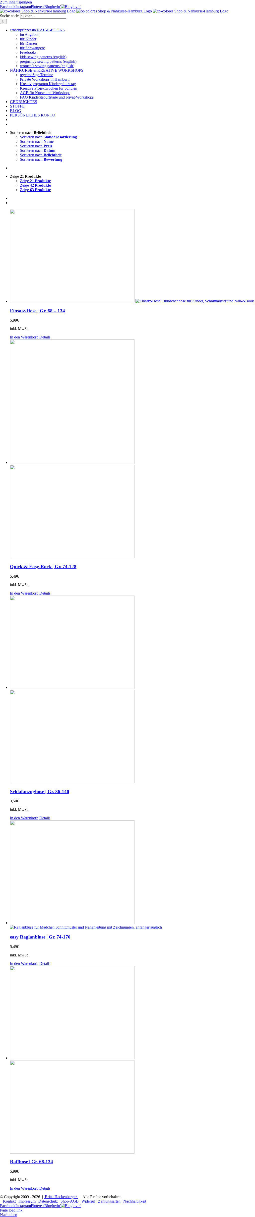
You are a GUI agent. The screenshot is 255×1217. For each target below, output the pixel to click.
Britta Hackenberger (61, 1197)
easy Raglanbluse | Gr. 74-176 (40, 937)
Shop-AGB (70, 1201)
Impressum (27, 1201)
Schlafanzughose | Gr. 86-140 (39, 791)
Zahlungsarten (109, 1201)
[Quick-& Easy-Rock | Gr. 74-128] (132, 449)
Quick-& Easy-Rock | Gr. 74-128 (43, 566)
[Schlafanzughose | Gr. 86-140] (132, 690)
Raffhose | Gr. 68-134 (31, 1161)
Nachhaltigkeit (134, 1201)
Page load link (11, 1210)
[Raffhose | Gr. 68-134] (132, 1060)
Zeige (35, 181)
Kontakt (9, 1201)
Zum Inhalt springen (16, 2)
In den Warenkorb (24, 337)
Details (44, 337)
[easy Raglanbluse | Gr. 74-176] (132, 875)
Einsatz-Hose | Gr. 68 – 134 (37, 310)
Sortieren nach (48, 137)
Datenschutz (48, 1201)
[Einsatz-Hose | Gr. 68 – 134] (132, 256)
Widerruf (88, 1201)
